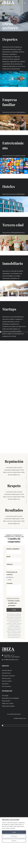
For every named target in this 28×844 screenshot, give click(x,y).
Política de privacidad (13, 598)
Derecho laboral (7, 670)
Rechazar (14, 840)
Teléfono (10, 564)
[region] (14, 830)
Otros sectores (6, 686)
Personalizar (14, 836)
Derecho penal (6, 678)
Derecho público (7, 681)
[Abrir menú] (24, 3)
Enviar (14, 610)
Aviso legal (5, 695)
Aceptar (14, 832)
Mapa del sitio (6, 701)
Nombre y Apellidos (13, 549)
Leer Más (12, 828)
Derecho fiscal (6, 673)
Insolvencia (5, 683)
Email (9, 556)
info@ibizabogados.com (20, 718)
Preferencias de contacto (12, 573)
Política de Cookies (7, 703)
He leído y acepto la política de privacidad (14, 603)
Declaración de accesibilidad (10, 698)
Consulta (9, 583)
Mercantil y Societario (8, 675)
